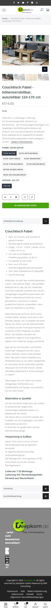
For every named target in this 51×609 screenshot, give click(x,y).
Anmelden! (7, 559)
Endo (4, 111)
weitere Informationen (22, 141)
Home (4, 18)
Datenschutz (18, 594)
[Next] (45, 50)
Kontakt (30, 594)
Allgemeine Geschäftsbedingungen (27, 597)
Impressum (12, 591)
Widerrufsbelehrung (37, 591)
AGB (23, 591)
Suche (39, 594)
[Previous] (6, 50)
